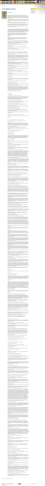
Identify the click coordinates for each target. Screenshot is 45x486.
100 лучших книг (32, 10)
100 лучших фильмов (33, 11)
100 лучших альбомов (33, 12)
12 (7, 478)
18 (11, 478)
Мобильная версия (4, 0)
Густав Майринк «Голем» (9, 9)
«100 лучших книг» (6, 483)
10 (6, 478)
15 (9, 478)
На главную (3, 5)
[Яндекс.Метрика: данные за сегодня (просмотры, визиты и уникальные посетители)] (33, 483)
